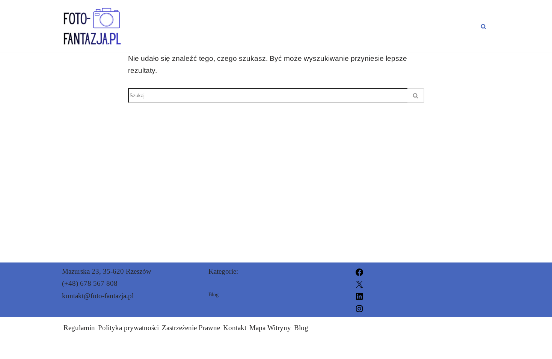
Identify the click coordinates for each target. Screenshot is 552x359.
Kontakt (234, 328)
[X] (359, 283)
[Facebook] (359, 271)
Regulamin (79, 328)
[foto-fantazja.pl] (95, 26)
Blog (464, 26)
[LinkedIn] (359, 296)
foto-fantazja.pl (357, 349)
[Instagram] (359, 308)
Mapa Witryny (270, 328)
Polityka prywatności (128, 328)
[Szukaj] (483, 26)
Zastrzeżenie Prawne (191, 328)
